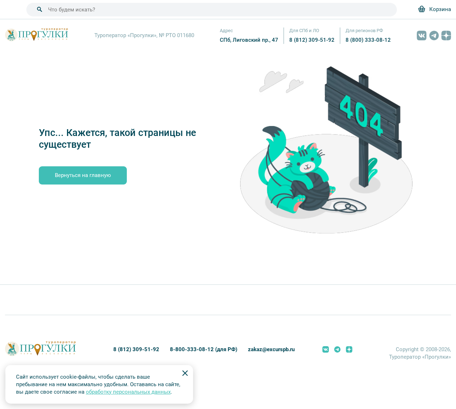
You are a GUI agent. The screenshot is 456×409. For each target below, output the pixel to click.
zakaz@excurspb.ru (271, 349)
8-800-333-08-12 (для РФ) (203, 349)
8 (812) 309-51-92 (312, 40)
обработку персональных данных (128, 392)
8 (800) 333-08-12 (368, 40)
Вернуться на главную (83, 175)
